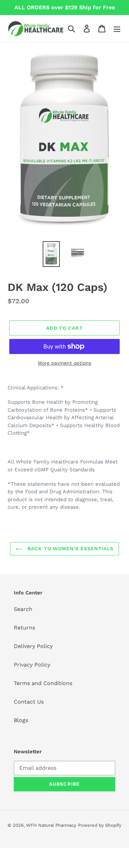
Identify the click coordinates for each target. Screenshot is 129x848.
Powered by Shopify (99, 825)
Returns (24, 627)
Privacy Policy (32, 664)
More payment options (64, 363)
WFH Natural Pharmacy (51, 825)
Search (23, 609)
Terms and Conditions (43, 683)
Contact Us (29, 701)
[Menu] (117, 28)
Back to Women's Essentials (70, 548)
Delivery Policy (33, 646)
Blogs (21, 720)
